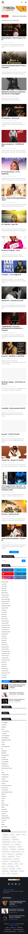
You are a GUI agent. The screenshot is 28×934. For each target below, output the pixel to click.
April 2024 (14, 642)
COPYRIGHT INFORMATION (10, 931)
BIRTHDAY (14, 753)
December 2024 (14, 625)
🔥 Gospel (14, 733)
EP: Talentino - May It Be (10, 224)
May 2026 (14, 588)
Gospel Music (14, 781)
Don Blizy (14, 725)
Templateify (12, 923)
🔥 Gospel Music (14, 735)
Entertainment (14, 766)
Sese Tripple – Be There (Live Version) (18, 16)
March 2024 (14, 644)
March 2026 (14, 592)
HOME (7, 927)
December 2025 (14, 599)
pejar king (14, 809)
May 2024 (14, 640)
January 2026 (14, 597)
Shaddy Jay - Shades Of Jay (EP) (13, 460)
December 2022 (14, 660)
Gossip (14, 783)
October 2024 (14, 629)
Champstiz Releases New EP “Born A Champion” (14, 66)
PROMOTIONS (7, 929)
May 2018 (14, 677)
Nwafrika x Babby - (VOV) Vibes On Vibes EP (13, 383)
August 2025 (14, 608)
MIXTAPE (14, 794)
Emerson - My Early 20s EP (10, 514)
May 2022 (14, 662)
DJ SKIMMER (14, 722)
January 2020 (14, 670)
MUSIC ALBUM (14, 805)
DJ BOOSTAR (14, 759)
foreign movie (14, 774)
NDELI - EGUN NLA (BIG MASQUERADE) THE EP (14, 199)
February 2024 (14, 647)
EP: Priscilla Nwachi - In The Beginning (11, 173)
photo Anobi (14, 811)
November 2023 (14, 653)
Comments (22, 681)
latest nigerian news (14, 792)
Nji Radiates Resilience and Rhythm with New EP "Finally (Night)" (14, 93)
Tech (14, 822)
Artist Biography (14, 746)
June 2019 (14, 675)
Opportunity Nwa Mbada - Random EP (14, 539)
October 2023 (14, 655)
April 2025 (14, 616)
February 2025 (14, 621)
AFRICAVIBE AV (14, 738)
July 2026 (14, 584)
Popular (5, 681)
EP (14, 770)
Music (14, 729)
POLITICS (14, 813)
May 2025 (14, 614)
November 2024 (14, 627)
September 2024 (14, 632)
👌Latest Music (14, 731)
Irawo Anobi (14, 787)
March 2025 (14, 618)
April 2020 (14, 666)
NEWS (14, 807)
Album (14, 742)
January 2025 (14, 623)
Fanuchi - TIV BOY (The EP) (10, 434)
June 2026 (14, 586)
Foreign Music (14, 777)
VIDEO (14, 824)
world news (14, 826)
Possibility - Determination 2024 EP (13, 408)
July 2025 (14, 610)
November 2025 (14, 601)
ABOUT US (12, 927)
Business (14, 757)
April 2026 (14, 590)
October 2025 (14, 603)
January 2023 (14, 658)
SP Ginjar (14, 820)
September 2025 (14, 606)
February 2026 (14, 595)
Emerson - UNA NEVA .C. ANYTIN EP (13, 356)
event (14, 772)
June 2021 (14, 664)
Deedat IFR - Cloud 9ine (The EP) (12, 301)
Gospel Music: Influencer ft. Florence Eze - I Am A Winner (16, 693)
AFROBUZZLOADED (14, 740)
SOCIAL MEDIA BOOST (18, 929)
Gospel (14, 779)
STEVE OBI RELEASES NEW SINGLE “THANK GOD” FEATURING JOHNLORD (17, 686)
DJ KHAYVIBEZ (14, 761)
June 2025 (14, 612)
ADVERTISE (19, 927)
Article (14, 744)
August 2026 (14, 582)
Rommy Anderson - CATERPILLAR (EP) (13, 145)
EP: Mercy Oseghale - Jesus (11, 250)
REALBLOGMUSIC (14, 818)
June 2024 (14, 638)
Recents (14, 681)
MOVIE (14, 798)
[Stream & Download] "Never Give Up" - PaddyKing (17, 700)
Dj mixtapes (14, 764)
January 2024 (14, 649)
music (14, 800)
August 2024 (14, 634)
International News (14, 785)
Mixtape (14, 727)
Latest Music (14, 790)
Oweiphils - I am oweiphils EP (11, 275)
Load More (14, 552)
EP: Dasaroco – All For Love (10, 118)
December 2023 (14, 651)
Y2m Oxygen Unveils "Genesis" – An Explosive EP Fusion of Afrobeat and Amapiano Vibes (14, 488)
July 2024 (14, 636)
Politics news (14, 816)
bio (14, 748)
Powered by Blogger (8, 889)
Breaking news (14, 755)
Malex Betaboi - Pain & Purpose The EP (14, 39)
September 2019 (14, 673)
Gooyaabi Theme (14, 925)
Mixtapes (14, 796)
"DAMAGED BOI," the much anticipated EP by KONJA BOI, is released (12, 328)
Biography (14, 751)
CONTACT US (21, 931)
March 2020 (14, 668)
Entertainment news (14, 768)
